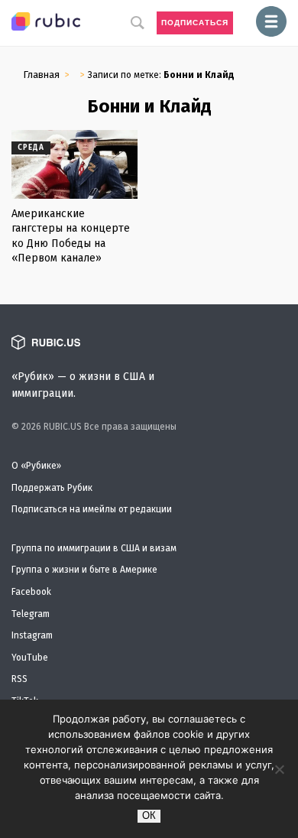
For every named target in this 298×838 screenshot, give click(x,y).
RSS (19, 679)
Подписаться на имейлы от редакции (91, 509)
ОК (149, 815)
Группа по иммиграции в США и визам (94, 548)
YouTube (29, 657)
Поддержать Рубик (51, 487)
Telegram (30, 614)
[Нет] (279, 769)
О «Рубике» (36, 465)
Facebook (31, 591)
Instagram (32, 635)
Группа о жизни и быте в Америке (84, 569)
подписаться (194, 22)
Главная (41, 74)
